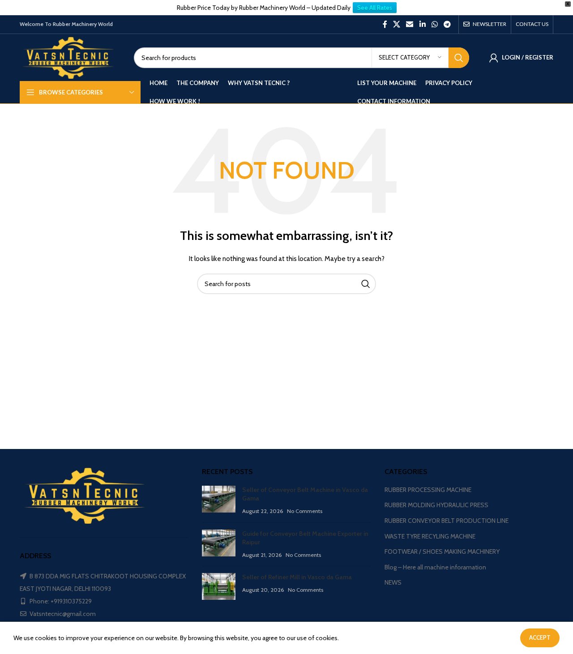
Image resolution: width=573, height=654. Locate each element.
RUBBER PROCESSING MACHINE (428, 490)
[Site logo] (70, 57)
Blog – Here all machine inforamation (435, 567)
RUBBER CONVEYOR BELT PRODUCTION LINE (447, 521)
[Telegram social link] (447, 24)
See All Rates (374, 7)
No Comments (304, 511)
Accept (540, 637)
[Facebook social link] (385, 24)
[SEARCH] (459, 57)
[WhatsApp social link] (434, 24)
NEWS (393, 582)
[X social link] (396, 24)
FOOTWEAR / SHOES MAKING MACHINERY (442, 551)
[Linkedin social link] (422, 24)
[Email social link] (409, 24)
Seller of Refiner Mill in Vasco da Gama (297, 577)
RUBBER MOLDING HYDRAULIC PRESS (436, 505)
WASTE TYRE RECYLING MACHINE (430, 536)
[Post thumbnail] (218, 501)
